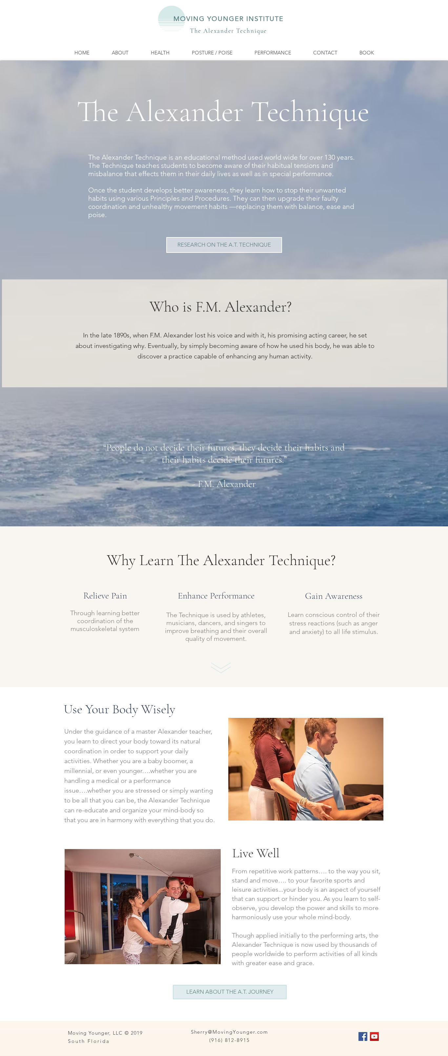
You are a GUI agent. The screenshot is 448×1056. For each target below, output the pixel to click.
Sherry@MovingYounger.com (230, 1032)
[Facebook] (362, 1036)
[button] (119, 52)
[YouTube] (374, 1036)
